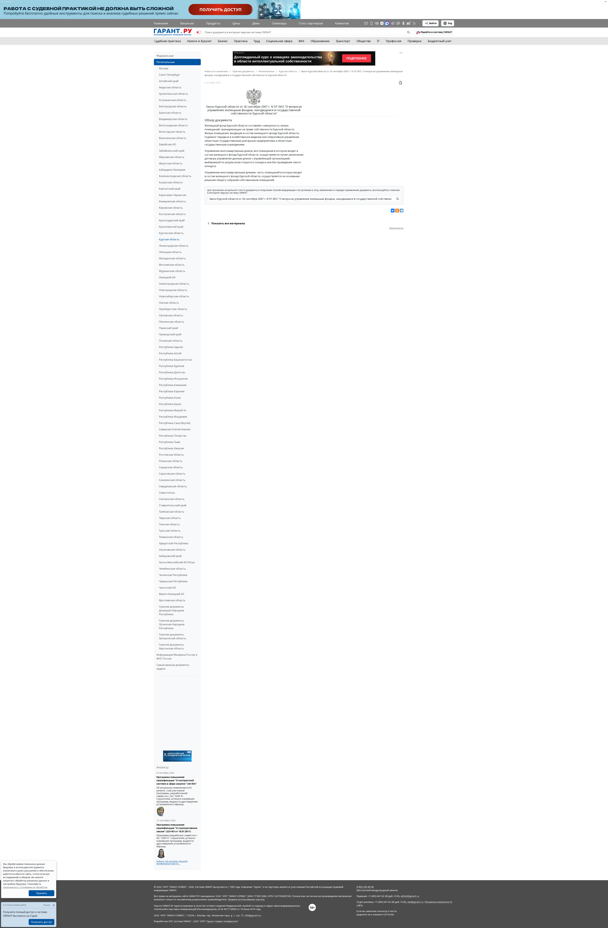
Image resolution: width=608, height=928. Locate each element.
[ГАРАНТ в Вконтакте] (377, 23)
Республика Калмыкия (173, 385)
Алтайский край (168, 81)
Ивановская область (171, 157)
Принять (41, 893)
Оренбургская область (173, 309)
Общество (364, 41)
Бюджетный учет (440, 41)
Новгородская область (173, 290)
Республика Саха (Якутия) (174, 423)
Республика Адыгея (171, 347)
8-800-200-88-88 (365, 886)
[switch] (199, 32)
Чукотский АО (167, 587)
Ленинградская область (174, 245)
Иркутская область (170, 163)
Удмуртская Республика (173, 543)
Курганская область (171, 233)
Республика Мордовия (173, 416)
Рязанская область (170, 461)
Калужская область (171, 182)
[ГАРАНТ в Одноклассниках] (403, 23)
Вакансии (187, 23)
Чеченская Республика (173, 575)
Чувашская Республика (173, 581)
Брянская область (170, 112)
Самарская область (171, 467)
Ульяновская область (172, 549)
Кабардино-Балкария (172, 169)
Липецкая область (170, 252)
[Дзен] (381, 23)
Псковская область (171, 340)
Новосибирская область (174, 296)
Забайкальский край (171, 150)
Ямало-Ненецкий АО (171, 594)
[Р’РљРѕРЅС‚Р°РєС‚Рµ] (393, 210)
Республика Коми (170, 397)
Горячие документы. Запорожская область (172, 636)
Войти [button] (433, 23)
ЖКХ (301, 41)
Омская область (169, 302)
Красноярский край (171, 226)
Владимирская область (173, 119)
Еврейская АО (167, 144)
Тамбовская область (171, 511)
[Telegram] (401, 210)
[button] (434, 32)
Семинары (279, 23)
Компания (161, 23)
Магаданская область (172, 258)
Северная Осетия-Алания (174, 429)
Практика (240, 41)
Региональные (165, 62)
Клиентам (342, 23)
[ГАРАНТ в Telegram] (393, 23)
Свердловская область (173, 486)
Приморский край (170, 334)
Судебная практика (167, 41)
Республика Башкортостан (175, 359)
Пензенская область (171, 321)
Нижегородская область (174, 283)
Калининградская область (175, 176)
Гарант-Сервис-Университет (222, 921)
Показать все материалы (228, 223)
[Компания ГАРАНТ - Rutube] (409, 23)
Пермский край (168, 328)
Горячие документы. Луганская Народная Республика (171, 624)
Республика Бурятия (171, 366)
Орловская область (171, 315)
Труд (257, 41)
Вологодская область (172, 131)
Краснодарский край (172, 220)
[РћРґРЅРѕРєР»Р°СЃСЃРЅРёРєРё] (397, 210)
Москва (163, 68)
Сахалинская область (172, 480)
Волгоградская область (173, 125)
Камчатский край (169, 188)
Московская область (172, 264)
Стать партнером (311, 23)
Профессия (393, 41)
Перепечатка (396, 228)
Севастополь (167, 492)
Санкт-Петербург (169, 74)
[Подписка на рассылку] (366, 23)
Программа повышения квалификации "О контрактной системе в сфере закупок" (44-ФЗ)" (176, 780)
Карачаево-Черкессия (172, 195)
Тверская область (170, 518)
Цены (236, 23)
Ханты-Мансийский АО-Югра (177, 562)
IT (378, 41)
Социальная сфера (279, 41)
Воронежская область (172, 138)
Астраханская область (173, 100)
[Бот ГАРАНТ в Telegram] (398, 23)
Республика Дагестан (172, 372)
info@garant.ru (253, 915)
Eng (450, 23)
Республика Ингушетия (173, 378)
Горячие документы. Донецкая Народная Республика (171, 610)
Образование (320, 41)
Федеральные (165, 55)
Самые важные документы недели (172, 666)
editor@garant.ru (410, 896)
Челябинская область (172, 568)
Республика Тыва (169, 442)
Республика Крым (170, 404)
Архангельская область (173, 93)
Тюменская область (171, 537)
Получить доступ (41, 922)
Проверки (414, 41)
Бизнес (223, 41)
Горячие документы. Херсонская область (171, 646)
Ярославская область (172, 600)
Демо (256, 23)
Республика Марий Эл (172, 410)
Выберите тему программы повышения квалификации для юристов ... (172, 862)
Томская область (169, 524)
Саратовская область (172, 473)
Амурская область (170, 87)
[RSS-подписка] (414, 23)
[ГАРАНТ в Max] (387, 23)
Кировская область (171, 207)
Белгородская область (173, 106)
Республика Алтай (170, 353)
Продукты (213, 23)
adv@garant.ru (415, 901)
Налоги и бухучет (199, 41)
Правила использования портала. (246, 899)
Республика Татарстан (173, 435)
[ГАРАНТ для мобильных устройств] (371, 23)
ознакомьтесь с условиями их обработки (25, 887)
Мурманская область (172, 271)
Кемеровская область (172, 201)
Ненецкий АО (167, 277)
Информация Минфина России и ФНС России (176, 656)
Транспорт (343, 41)
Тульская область (170, 530)
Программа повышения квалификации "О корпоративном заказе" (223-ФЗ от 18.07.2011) (176, 828)
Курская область (169, 239)
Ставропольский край (172, 505)
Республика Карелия (171, 391)
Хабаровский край (170, 556)
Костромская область (172, 214)
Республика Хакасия (171, 448)
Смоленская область (172, 499)
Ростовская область (171, 454)
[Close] (53, 905)
